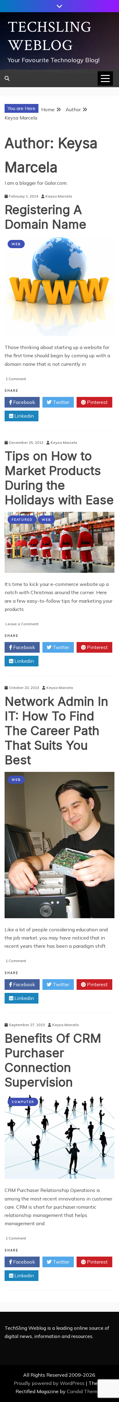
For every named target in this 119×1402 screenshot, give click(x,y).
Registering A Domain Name (45, 217)
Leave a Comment (21, 624)
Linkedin (23, 416)
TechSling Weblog (50, 36)
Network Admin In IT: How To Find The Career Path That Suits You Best (56, 730)
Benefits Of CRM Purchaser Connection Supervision (53, 1060)
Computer (23, 1102)
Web (16, 244)
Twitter (60, 402)
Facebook (23, 402)
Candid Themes (85, 1391)
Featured (22, 520)
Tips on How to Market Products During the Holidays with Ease (59, 477)
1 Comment (15, 378)
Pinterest (97, 402)
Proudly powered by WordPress (50, 1383)
